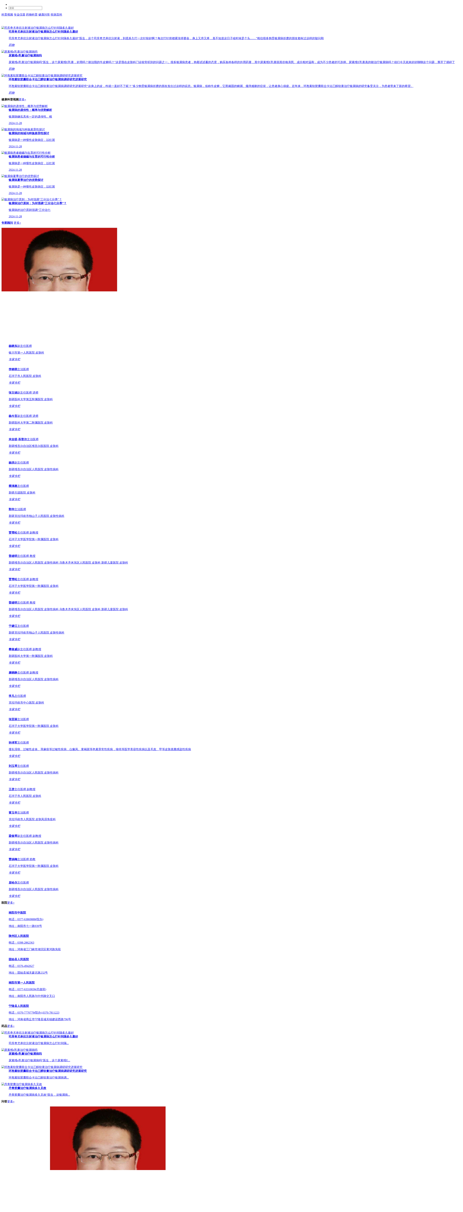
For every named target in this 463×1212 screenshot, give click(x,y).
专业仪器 (19, 14)
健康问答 (44, 14)
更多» (22, 99)
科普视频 (7, 14)
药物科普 (32, 14)
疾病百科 (56, 14)
